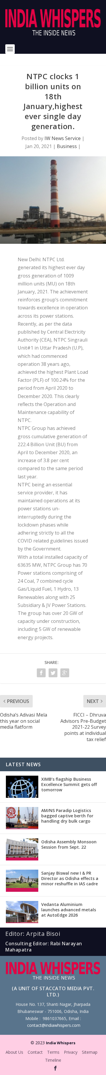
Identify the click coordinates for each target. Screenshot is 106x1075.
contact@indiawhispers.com (53, 1025)
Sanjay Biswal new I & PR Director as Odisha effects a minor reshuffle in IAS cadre (69, 878)
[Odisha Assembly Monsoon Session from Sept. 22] (22, 849)
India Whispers (60, 1042)
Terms (53, 1052)
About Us (14, 1052)
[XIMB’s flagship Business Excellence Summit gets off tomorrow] (22, 787)
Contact (35, 1052)
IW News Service (62, 138)
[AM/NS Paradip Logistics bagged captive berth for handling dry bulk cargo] (22, 818)
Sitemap (89, 1052)
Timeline (53, 1060)
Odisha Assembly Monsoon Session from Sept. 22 (69, 844)
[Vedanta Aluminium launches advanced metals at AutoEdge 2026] (22, 912)
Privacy (70, 1052)
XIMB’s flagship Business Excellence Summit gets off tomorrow (69, 784)
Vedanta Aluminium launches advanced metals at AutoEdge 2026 (68, 910)
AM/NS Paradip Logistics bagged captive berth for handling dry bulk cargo (67, 816)
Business (67, 146)
